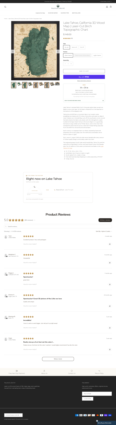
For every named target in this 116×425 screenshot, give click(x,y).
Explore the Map (40, 13)
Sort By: (98, 231)
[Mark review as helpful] (110, 244)
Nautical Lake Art (11, 419)
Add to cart (84, 71)
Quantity (66, 60)
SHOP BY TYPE (65, 13)
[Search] (5, 7)
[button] (35, 220)
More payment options (84, 81)
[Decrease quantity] (64, 64)
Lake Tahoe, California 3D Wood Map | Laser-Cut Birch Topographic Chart (25, 18)
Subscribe (87, 398)
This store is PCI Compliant (22, 419)
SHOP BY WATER (52, 13)
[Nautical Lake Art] (58, 7)
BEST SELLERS (76, 13)
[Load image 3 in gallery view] (35, 50)
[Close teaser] (97, 421)
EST (71, 1)
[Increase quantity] (71, 64)
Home (5, 18)
